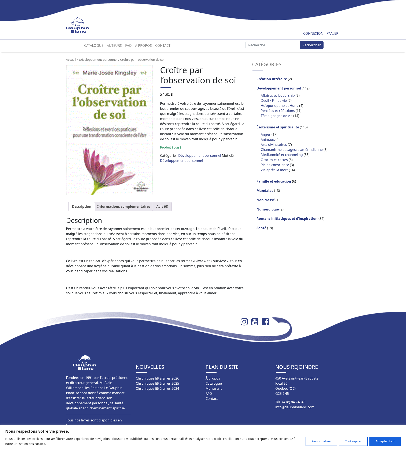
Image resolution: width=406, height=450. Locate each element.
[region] (203, 437)
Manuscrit (214, 388)
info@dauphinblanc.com (294, 407)
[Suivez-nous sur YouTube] (256, 322)
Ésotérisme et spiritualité (277, 127)
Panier (332, 33)
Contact (162, 45)
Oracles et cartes (274, 159)
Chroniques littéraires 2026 (157, 378)
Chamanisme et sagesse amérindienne (292, 149)
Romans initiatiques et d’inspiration (287, 218)
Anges (266, 134)
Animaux (268, 139)
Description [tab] (81, 206)
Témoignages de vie (276, 115)
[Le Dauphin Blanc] (82, 25)
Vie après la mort (274, 170)
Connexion (313, 33)
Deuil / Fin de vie (274, 100)
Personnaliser (321, 441)
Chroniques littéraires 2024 (157, 388)
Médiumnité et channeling (282, 154)
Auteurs (114, 45)
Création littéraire (271, 79)
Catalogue (93, 45)
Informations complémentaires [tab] (123, 206)
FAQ (128, 45)
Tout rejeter (353, 441)
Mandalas (264, 190)
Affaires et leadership (278, 95)
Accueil (71, 59)
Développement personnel (98, 59)
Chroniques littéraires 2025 (157, 383)
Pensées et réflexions (278, 110)
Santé (261, 228)
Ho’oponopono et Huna (279, 105)
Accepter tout (385, 441)
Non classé (265, 200)
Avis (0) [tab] (162, 206)
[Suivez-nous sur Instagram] (246, 322)
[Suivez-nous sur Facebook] (267, 322)
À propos (143, 45)
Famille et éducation (273, 181)
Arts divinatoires (274, 144)
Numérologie (267, 209)
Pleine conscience (275, 164)
